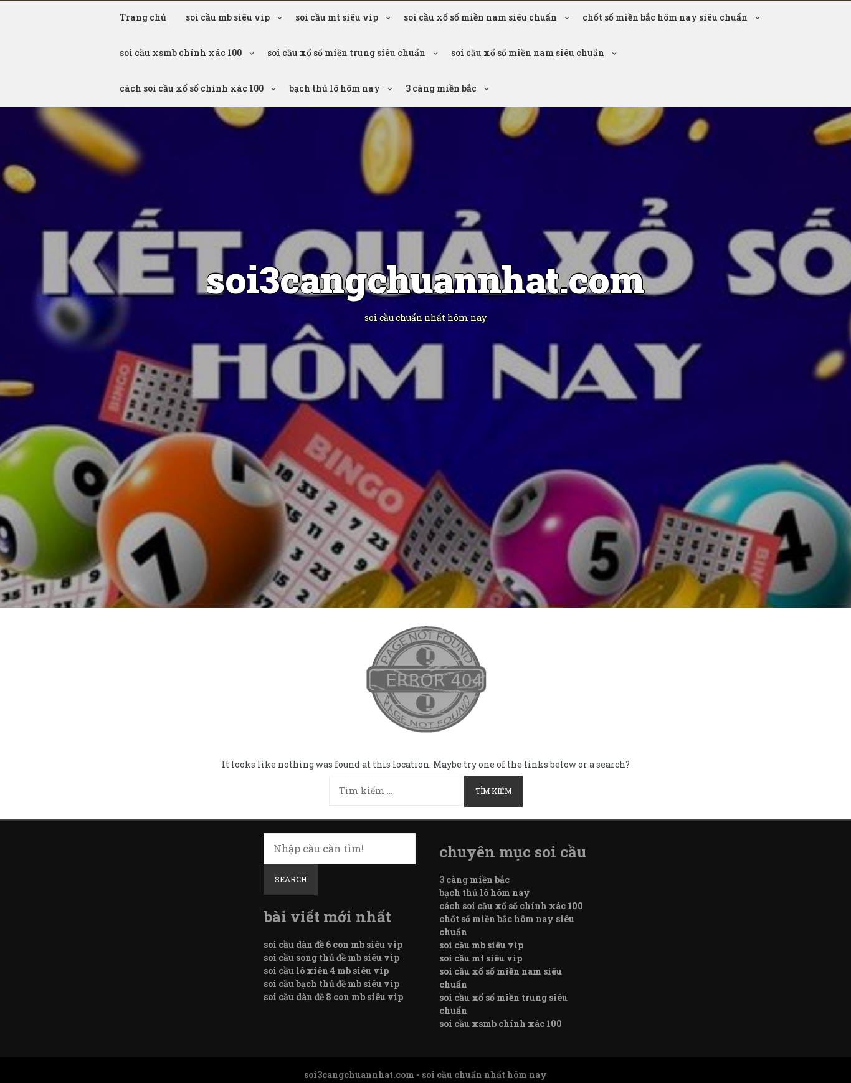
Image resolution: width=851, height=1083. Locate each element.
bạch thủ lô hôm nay (334, 88)
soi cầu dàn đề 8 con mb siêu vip (333, 997)
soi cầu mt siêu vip (336, 17)
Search (291, 879)
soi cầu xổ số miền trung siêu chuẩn (346, 53)
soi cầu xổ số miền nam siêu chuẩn (480, 17)
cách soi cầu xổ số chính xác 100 (192, 88)
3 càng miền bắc (441, 88)
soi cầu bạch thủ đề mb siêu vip (331, 984)
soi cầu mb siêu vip (228, 17)
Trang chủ (143, 17)
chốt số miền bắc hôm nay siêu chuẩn (665, 17)
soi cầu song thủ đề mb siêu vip (331, 957)
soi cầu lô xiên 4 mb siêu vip (326, 970)
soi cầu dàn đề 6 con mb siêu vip (333, 944)
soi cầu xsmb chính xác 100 (181, 53)
